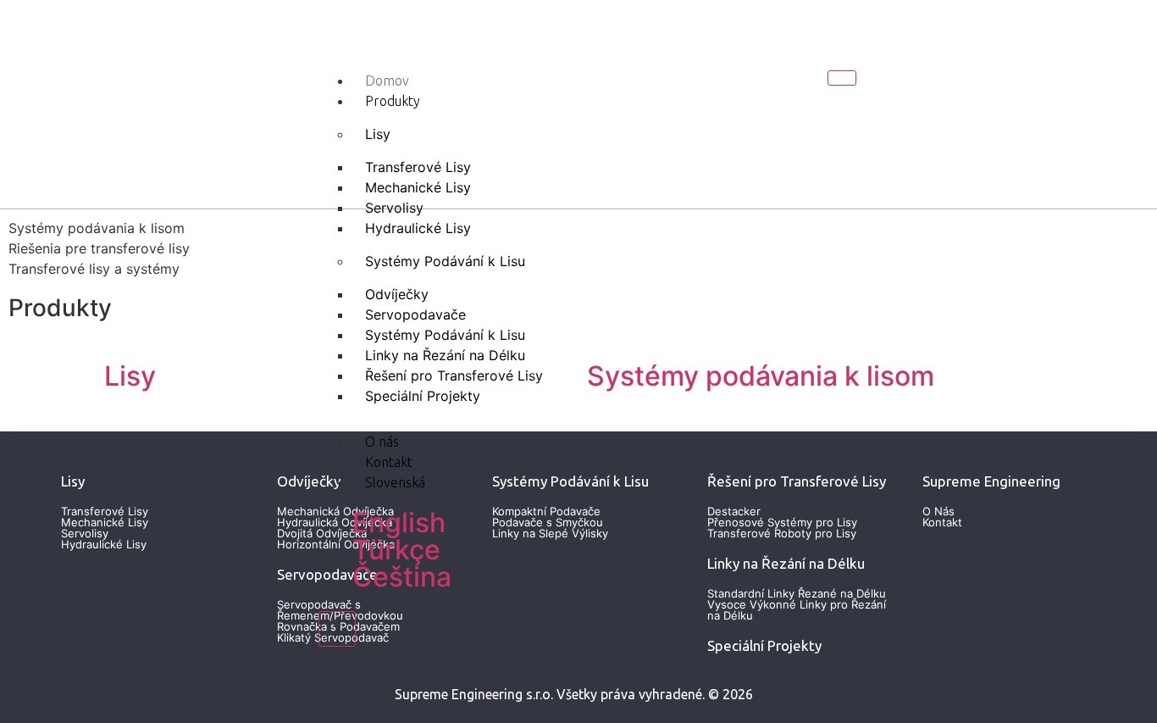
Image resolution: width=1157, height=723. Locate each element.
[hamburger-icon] (842, 78)
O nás (382, 441)
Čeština (401, 576)
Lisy (377, 133)
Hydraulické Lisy (418, 228)
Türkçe (396, 549)
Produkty (392, 100)
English (399, 522)
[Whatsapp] (1018, 102)
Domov (387, 80)
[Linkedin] (959, 102)
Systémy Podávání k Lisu (445, 261)
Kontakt (388, 462)
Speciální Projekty (422, 395)
